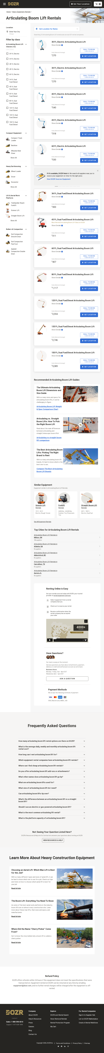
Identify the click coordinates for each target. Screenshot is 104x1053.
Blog (30, 1030)
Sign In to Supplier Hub (87, 1015)
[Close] (97, 170)
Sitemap (87, 1043)
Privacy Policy (77, 1043)
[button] (16, 46)
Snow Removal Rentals (58, 1019)
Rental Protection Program (60, 1023)
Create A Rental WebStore (88, 1023)
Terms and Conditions (63, 1043)
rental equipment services (62, 595)
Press (31, 1023)
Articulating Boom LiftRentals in (45, 536)
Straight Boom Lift (89, 506)
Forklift (61, 506)
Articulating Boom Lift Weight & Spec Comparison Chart (49, 407)
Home (8, 12)
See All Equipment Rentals (42, 522)
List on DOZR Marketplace (88, 1019)
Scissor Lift (40, 506)
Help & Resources (35, 1019)
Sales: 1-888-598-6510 (14, 1022)
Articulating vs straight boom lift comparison (49, 439)
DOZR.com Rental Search (59, 1015)
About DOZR (33, 1015)
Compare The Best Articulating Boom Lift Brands (50, 470)
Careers (31, 1027)
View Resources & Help (53, 840)
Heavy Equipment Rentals (21, 12)
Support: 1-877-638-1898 (14, 1024)
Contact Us (33, 1034)
